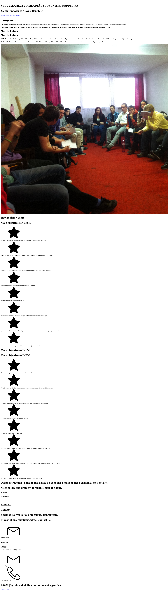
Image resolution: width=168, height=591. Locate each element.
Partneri (13, 15)
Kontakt (17, 15)
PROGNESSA (5, 589)
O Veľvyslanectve (6, 15)
